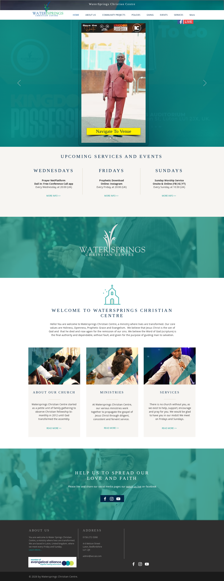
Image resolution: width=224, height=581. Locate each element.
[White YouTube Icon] (146, 564)
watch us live (133, 486)
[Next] (204, 83)
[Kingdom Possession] (110, 138)
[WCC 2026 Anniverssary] (116, 138)
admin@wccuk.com (92, 556)
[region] (112, 81)
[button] (141, 139)
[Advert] (107, 138)
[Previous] (19, 83)
